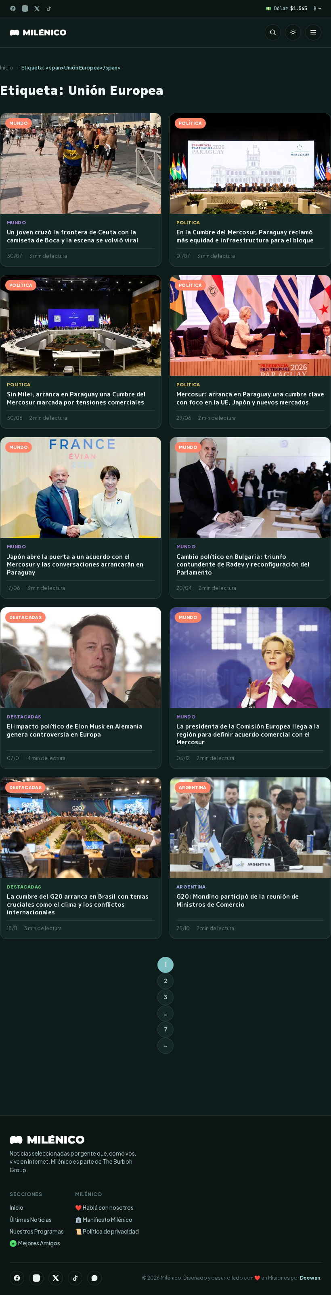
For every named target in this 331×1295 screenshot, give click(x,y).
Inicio (6, 67)
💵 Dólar (286, 8)
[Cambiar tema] (293, 32)
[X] (55, 1278)
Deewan (310, 1278)
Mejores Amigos (35, 1243)
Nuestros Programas (37, 1231)
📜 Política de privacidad (107, 1231)
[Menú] (313, 32)
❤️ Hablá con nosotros (104, 1207)
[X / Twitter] (37, 9)
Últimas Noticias (31, 1219)
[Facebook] (13, 8)
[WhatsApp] (94, 1278)
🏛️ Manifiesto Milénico (103, 1219)
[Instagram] (25, 8)
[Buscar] (273, 32)
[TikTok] (49, 9)
